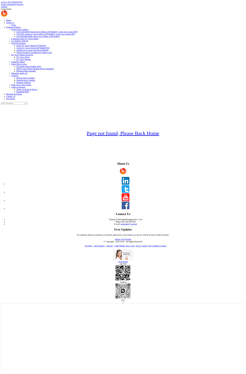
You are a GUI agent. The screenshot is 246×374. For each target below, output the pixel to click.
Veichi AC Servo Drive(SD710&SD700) (33, 48)
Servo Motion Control (157, 246)
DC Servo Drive (23, 57)
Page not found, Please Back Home (123, 133)
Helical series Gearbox (25, 78)
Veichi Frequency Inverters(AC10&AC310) (34, 53)
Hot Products (99, 246)
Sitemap (109, 246)
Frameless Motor (18, 62)
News (13, 25)
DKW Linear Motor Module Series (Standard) (35, 69)
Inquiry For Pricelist (123, 239)
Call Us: (11, 2)
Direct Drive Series (19, 64)
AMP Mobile (119, 246)
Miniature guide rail (19, 73)
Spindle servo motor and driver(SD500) (32, 50)
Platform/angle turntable (26, 71)
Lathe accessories (18, 87)
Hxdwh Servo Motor (19, 29)
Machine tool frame (14, 94)
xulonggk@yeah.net (129, 224)
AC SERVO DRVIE (19, 41)
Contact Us (10, 96)
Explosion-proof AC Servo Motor (25, 39)
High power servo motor (21, 85)
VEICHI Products (18, 43)
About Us (10, 23)
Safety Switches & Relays (26, 89)
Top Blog (88, 246)
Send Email (123, 262)
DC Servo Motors (23, 59)
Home (8, 20)
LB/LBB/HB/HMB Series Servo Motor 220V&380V (38, 36)
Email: (12, 4)
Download (10, 99)
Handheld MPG (22, 92)
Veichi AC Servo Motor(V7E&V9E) (31, 46)
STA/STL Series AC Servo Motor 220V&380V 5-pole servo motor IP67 (45, 34)
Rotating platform (23, 82)
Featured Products (13, 27)
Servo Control (141, 246)
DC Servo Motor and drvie (22, 55)
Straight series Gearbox (25, 80)
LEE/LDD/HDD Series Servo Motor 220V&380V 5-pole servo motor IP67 (47, 32)
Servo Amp (130, 246)
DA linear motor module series (28, 66)
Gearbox (14, 76)
